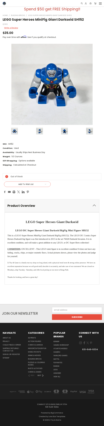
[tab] (52, 205)
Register (16, 354)
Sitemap (6, 358)
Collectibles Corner (12, 345)
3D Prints (32, 338)
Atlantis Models (60, 348)
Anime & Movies (34, 355)
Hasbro (56, 352)
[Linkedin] (23, 192)
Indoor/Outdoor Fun (37, 348)
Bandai (56, 366)
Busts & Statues (35, 368)
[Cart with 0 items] (95, 3)
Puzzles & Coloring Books (36, 363)
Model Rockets (34, 352)
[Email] (9, 192)
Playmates (57, 362)
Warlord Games (60, 355)
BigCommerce (57, 413)
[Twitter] (18, 192)
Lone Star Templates (56, 416)
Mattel (56, 359)
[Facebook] (4, 192)
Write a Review (11, 27)
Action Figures (34, 341)
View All (56, 376)
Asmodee (57, 373)
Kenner (56, 341)
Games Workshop (61, 345)
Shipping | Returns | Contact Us (11, 349)
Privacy (6, 341)
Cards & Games (34, 372)
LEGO (55, 369)
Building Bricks (35, 359)
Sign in (6, 354)
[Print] (14, 192)
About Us (7, 338)
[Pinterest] (27, 192)
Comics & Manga (35, 345)
